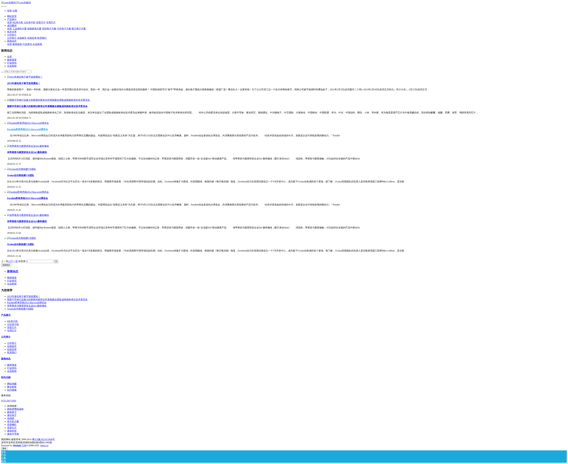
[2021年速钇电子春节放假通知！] (25, 77)
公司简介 (6, 337)
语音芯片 (12, 327)
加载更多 (6, 265)
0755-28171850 (8, 400)
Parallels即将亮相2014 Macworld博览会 (26, 302)
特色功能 (6, 377)
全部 (9, 22)
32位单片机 (13, 324)
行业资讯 (12, 63)
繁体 (4, 448)
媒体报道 (12, 59)
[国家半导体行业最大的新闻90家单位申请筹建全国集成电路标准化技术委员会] (48, 100)
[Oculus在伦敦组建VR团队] (21, 169)
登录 (9, 10)
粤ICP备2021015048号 (43, 439)
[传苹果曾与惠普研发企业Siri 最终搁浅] (28, 146)
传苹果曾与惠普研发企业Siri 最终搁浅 (26, 305)
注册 (14, 10)
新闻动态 (6, 358)
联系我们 (12, 352)
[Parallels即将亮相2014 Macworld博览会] (28, 123)
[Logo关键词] (284, 2)
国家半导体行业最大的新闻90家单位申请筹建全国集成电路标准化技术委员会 (47, 299)
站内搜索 (12, 390)
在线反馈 (12, 349)
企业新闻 (12, 66)
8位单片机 (12, 321)
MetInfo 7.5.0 (19, 445)
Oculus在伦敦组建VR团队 (20, 309)
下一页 (14, 261)
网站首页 (12, 16)
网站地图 (12, 383)
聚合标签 (12, 387)
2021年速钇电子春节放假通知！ (23, 296)
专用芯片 (12, 330)
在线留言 (12, 346)
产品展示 (6, 315)
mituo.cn (44, 445)
